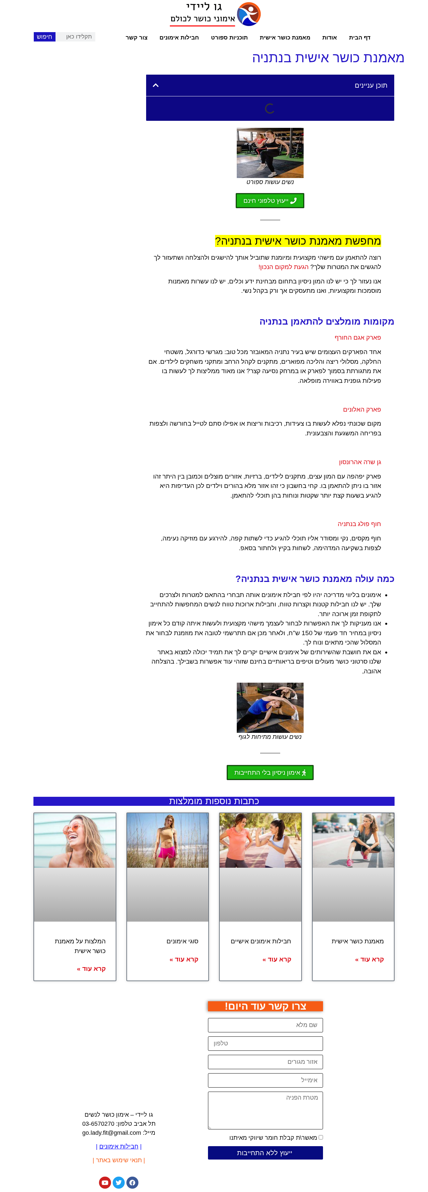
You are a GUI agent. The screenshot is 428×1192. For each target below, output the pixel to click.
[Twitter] (119, 1183)
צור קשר (136, 37)
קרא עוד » (369, 959)
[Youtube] (105, 1183)
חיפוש (44, 36)
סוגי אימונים (182, 941)
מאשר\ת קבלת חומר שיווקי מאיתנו (273, 1137)
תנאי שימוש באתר (119, 1160)
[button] (156, 85)
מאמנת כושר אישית (285, 37)
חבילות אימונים (179, 37)
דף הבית (359, 37)
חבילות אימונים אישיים (261, 941)
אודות (329, 37)
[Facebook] (132, 1183)
